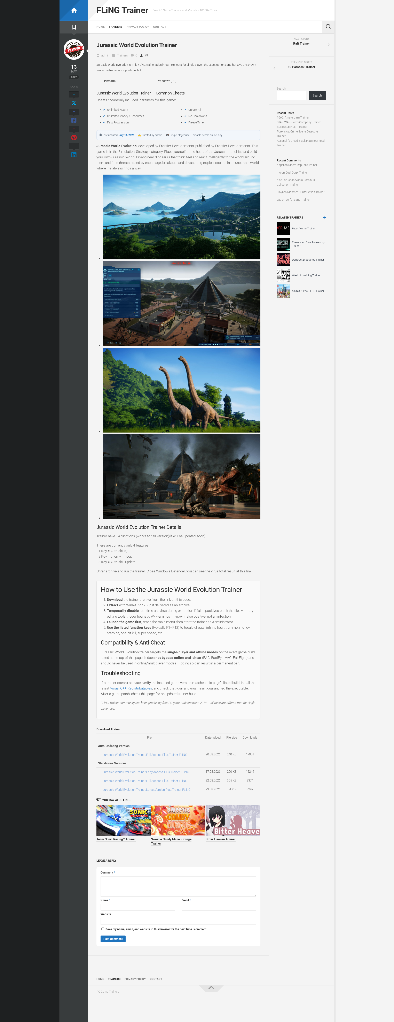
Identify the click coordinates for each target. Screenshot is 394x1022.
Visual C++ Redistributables (131, 688)
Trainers (116, 26)
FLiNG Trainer (122, 10)
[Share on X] (74, 99)
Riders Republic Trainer (302, 165)
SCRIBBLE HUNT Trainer (292, 126)
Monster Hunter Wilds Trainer (305, 192)
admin (105, 55)
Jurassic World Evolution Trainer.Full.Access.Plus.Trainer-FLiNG (145, 755)
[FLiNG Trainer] (74, 10)
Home (100, 26)
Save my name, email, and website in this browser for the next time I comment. (156, 929)
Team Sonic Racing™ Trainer (116, 839)
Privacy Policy (138, 26)
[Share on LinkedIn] (74, 150)
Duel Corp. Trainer (296, 172)
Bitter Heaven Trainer (221, 839)
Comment (108, 872)
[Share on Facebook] (74, 116)
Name (105, 900)
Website (106, 914)
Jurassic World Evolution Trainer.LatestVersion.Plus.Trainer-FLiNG (146, 790)
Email (186, 900)
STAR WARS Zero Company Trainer (299, 122)
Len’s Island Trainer (298, 199)
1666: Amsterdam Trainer (293, 117)
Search (281, 88)
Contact (159, 26)
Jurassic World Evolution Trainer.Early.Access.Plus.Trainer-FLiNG (146, 772)
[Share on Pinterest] (74, 133)
